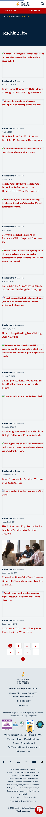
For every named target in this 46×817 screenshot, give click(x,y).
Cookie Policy (15, 801)
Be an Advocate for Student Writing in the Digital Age (22, 480)
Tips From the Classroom (13, 81)
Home (6, 17)
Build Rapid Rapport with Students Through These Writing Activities (22, 90)
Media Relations (31, 739)
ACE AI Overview (29, 801)
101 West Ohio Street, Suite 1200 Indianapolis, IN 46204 (23, 694)
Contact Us (23, 706)
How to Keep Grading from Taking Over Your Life (22, 334)
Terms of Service (30, 797)
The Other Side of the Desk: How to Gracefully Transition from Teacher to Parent (22, 580)
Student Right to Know (23, 743)
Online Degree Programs (15, 735)
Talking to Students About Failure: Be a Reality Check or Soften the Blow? (22, 384)
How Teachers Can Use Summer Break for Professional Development (23, 138)
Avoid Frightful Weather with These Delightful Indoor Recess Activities (22, 433)
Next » (24, 660)
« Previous (9, 645)
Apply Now (34, 11)
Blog (19, 739)
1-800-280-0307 (23, 701)
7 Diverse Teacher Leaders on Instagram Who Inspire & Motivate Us (22, 238)
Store (31, 735)
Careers (10, 739)
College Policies (23, 751)
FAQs (39, 735)
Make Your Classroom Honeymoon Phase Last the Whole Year (22, 630)
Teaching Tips (16, 17)
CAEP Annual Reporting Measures (23, 747)
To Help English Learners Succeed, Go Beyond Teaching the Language (22, 287)
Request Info (11, 11)
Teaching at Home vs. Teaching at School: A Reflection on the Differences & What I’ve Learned (21, 187)
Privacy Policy (15, 797)
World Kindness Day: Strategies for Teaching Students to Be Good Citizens (22, 529)
